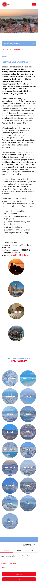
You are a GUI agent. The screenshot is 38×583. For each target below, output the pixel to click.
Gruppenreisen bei (19, 360)
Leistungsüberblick (12, 49)
